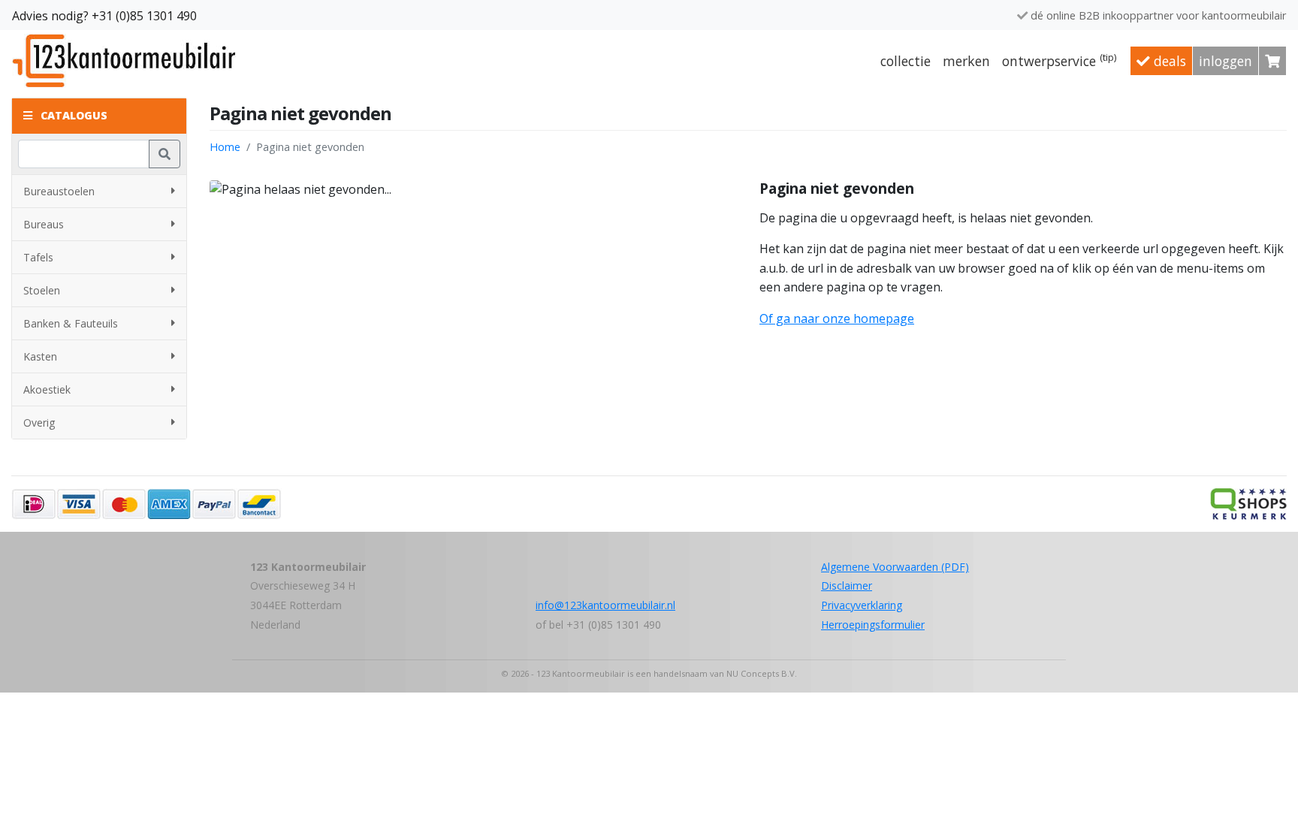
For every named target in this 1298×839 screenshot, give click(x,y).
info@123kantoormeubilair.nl (605, 605)
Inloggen (1225, 61)
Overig (39, 422)
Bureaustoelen (59, 191)
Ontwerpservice (1059, 60)
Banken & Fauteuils (70, 323)
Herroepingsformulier (873, 624)
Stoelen (41, 290)
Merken (966, 61)
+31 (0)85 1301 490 (144, 16)
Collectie (905, 61)
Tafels (38, 257)
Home (225, 147)
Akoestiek (47, 389)
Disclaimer (846, 585)
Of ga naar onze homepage (836, 318)
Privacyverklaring (861, 605)
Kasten (40, 356)
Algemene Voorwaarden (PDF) (895, 567)
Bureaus (43, 224)
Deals (1168, 61)
